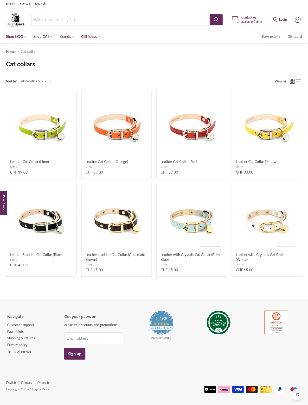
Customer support (20, 325)
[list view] (298, 81)
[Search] (216, 19)
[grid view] (292, 81)
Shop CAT (41, 36)
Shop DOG (15, 36)
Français (25, 3)
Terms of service (19, 351)
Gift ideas (89, 36)
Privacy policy (17, 345)
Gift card (295, 36)
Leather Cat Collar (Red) (179, 161)
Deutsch (40, 3)
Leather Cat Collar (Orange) (106, 161)
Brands (65, 36)
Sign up (75, 353)
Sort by (11, 81)
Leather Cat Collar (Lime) (29, 161)
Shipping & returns (21, 338)
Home (11, 52)
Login (283, 19)
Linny (13, 166)
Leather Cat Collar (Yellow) (256, 161)
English (10, 3)
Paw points (271, 36)
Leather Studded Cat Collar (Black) (37, 254)
